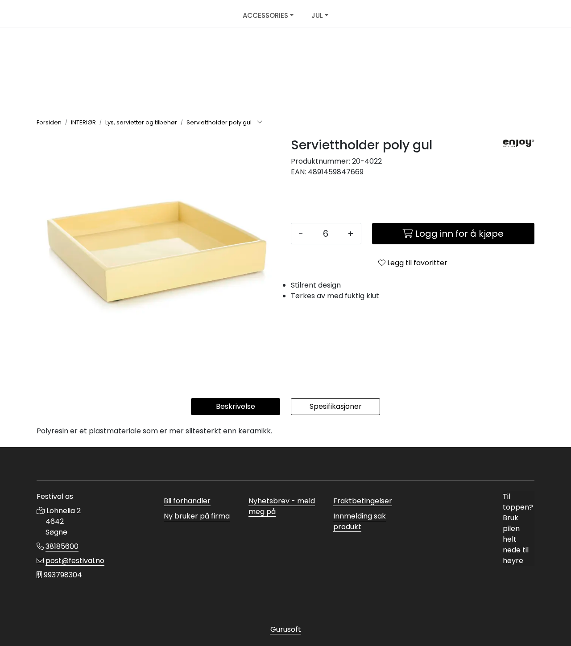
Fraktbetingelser (362, 501)
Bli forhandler (187, 501)
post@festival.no (75, 560)
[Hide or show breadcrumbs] (259, 122)
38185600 (62, 546)
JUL (317, 15)
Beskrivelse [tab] (235, 406)
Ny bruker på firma (197, 516)
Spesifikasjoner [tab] (336, 406)
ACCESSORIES (265, 15)
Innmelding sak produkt (359, 521)
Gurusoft (285, 629)
